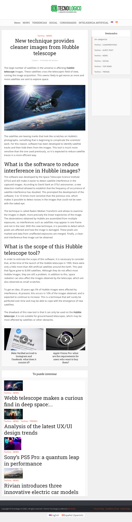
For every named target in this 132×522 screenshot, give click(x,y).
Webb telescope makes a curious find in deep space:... (43, 401)
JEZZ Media (71, 509)
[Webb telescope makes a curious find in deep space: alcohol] (13, 385)
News (17, 22)
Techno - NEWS (44, 35)
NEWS (26, 22)
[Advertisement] (111, 97)
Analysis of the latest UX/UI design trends (38, 429)
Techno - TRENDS (29, 421)
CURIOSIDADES (68, 22)
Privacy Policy (99, 509)
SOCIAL (53, 22)
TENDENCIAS (39, 22)
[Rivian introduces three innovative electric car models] (13, 472)
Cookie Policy (125, 509)
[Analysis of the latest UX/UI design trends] (13, 413)
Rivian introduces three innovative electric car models (41, 488)
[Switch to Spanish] (116, 22)
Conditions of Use (112, 509)
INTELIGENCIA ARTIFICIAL (94, 22)
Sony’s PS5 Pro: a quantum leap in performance (41, 460)
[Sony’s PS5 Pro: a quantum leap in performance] (12, 443)
